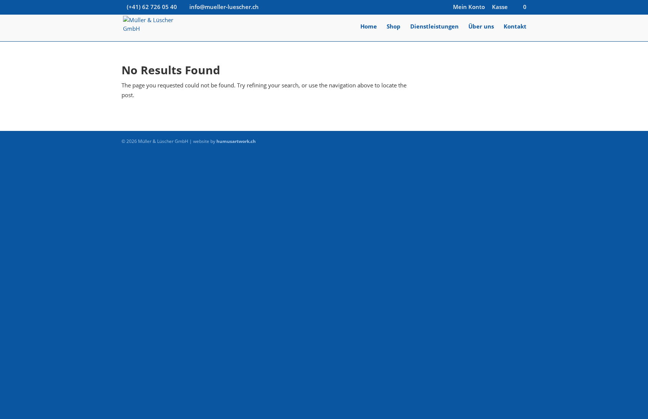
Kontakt (515, 27)
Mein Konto (469, 7)
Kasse (500, 7)
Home (368, 27)
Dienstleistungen (434, 27)
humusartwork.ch (236, 141)
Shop (393, 27)
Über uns (481, 27)
